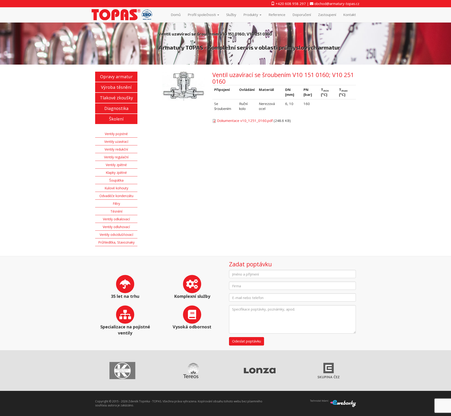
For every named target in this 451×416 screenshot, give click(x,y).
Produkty (251, 14)
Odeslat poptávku (246, 341)
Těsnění (116, 211)
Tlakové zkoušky (116, 98)
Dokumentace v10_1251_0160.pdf (245, 120)
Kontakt (349, 14)
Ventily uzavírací (116, 141)
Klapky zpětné (116, 172)
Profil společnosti (202, 14)
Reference (276, 14)
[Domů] (124, 14)
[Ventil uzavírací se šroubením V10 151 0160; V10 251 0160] (183, 86)
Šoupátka (116, 180)
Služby (231, 14)
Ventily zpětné (116, 165)
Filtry (116, 203)
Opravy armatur (116, 76)
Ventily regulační (116, 157)
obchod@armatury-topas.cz (336, 3)
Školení (116, 119)
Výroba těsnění (116, 87)
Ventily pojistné (116, 134)
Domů (176, 14)
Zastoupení (327, 14)
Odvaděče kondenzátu (116, 196)
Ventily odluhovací (116, 227)
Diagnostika (116, 108)
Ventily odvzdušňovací (116, 234)
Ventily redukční (116, 149)
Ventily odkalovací (116, 219)
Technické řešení (319, 400)
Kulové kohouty (116, 188)
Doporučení (301, 14)
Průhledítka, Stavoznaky (116, 242)
